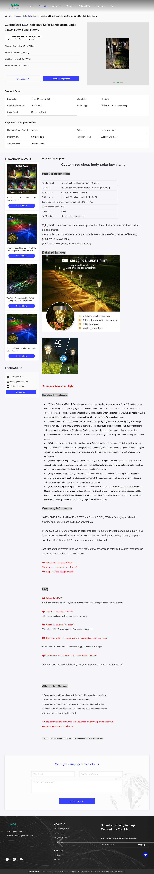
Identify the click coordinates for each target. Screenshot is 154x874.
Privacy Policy (34, 871)
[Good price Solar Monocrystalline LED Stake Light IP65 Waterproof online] (22, 179)
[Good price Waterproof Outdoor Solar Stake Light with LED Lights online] (22, 329)
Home (30, 6)
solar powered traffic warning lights (88, 738)
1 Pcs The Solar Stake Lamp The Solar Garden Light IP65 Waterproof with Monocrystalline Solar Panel (21, 250)
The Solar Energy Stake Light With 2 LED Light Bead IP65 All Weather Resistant (20, 300)
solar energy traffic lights (61, 738)
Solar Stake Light (29, 16)
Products (42, 6)
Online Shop (84, 6)
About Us (56, 6)
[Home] (14, 6)
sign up (142, 845)
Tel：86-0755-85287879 (17, 831)
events (70, 6)
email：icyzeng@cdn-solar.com (20, 836)
